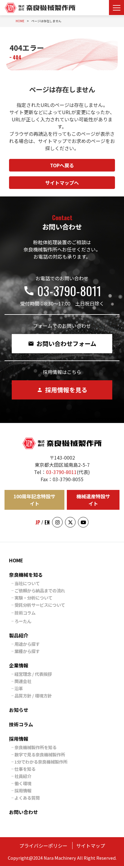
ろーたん (22, 621)
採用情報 (18, 738)
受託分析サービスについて (39, 605)
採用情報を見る (62, 389)
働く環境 (22, 783)
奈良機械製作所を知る (35, 747)
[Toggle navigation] (116, 7)
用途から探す (27, 644)
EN (47, 522)
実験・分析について (33, 597)
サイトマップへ (62, 182)
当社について (27, 583)
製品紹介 (18, 635)
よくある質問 (27, 798)
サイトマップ (90, 845)
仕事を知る (25, 769)
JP (38, 522)
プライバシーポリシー (43, 845)
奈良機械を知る (26, 574)
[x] (70, 522)
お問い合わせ (23, 812)
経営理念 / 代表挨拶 (33, 674)
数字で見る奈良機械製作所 (39, 754)
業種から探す (27, 651)
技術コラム (25, 612)
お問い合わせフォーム (62, 343)
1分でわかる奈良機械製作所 (40, 761)
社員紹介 (22, 776)
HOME (16, 560)
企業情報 (18, 665)
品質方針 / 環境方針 (33, 695)
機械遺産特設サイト (93, 500)
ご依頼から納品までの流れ (39, 590)
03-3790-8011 (62, 291)
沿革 (18, 688)
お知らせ (18, 709)
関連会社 (22, 681)
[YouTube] (83, 522)
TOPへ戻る (62, 165)
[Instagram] (57, 522)
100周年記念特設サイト (34, 500)
